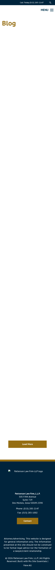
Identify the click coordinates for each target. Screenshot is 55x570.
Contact (28, 521)
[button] (50, 2)
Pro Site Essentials (38, 561)
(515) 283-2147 (31, 508)
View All (27, 565)
